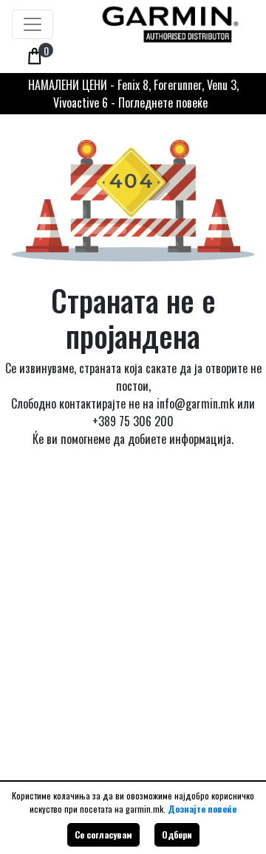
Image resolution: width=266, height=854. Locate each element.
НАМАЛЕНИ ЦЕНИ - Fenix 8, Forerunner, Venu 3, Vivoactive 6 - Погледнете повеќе (133, 93)
